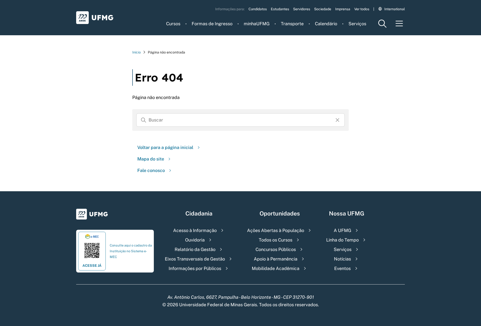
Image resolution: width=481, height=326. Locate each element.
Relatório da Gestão (195, 249)
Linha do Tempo (342, 239)
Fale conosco (151, 170)
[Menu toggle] (399, 23)
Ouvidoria (195, 239)
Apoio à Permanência (275, 259)
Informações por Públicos (195, 268)
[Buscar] (144, 120)
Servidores (301, 9)
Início (136, 52)
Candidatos (258, 9)
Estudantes (280, 9)
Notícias (342, 259)
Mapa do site (150, 159)
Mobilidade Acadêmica (275, 268)
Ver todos (361, 9)
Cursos (173, 23)
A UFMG (342, 230)
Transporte (292, 23)
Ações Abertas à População (275, 230)
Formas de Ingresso (212, 23)
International (394, 9)
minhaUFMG (257, 23)
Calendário (326, 23)
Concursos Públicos (276, 249)
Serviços (357, 23)
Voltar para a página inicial (165, 147)
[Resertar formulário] (337, 120)
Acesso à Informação (195, 230)
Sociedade (322, 9)
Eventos (342, 268)
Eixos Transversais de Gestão (195, 259)
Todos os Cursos (275, 239)
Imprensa (342, 9)
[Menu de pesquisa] (382, 23)
